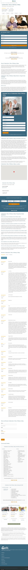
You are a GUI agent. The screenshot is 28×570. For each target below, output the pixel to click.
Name (2, 423)
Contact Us (2, 556)
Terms (4, 550)
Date (3, 118)
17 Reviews (13, 516)
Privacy (2, 550)
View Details (5, 519)
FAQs (12, 13)
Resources (2, 559)
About (3, 13)
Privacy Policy (3, 560)
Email (2, 427)
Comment (2, 433)
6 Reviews (4, 516)
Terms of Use (3, 562)
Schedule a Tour (5, 132)
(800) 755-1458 (14, 54)
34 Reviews (21, 516)
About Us (2, 554)
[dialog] (2, 569)
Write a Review (4, 257)
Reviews (16, 13)
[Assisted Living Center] (14, 1)
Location (8, 13)
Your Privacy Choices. (7, 550)
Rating (2, 430)
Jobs (20, 13)
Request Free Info (14, 45)
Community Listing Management (5, 557)
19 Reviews (11, 8)
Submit (3, 439)
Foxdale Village (21, 512)
